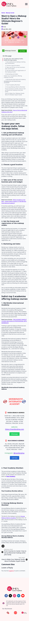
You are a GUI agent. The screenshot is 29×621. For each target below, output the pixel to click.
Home (3, 13)
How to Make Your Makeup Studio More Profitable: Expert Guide (14, 94)
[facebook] (6, 595)
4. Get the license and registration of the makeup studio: (15, 71)
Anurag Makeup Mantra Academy (13, 517)
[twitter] (10, 595)
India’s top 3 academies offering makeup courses (13, 76)
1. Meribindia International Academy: (15, 79)
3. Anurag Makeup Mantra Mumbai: (15, 87)
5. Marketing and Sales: (11, 74)
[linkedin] (18, 595)
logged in (11, 571)
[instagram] (14, 595)
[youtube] (22, 595)
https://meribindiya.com (14, 429)
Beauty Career (10, 13)
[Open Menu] (26, 4)
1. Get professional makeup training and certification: (15, 62)
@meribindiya (19, 453)
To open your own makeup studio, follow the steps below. (13, 59)
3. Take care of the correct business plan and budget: (15, 68)
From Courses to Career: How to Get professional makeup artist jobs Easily (15, 90)
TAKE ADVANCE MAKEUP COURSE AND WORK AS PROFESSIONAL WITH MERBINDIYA (14, 321)
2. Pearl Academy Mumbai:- (12, 85)
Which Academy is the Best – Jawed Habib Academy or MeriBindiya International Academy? (13, 201)
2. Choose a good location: (12, 65)
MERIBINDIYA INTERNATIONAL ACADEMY (12, 82)
